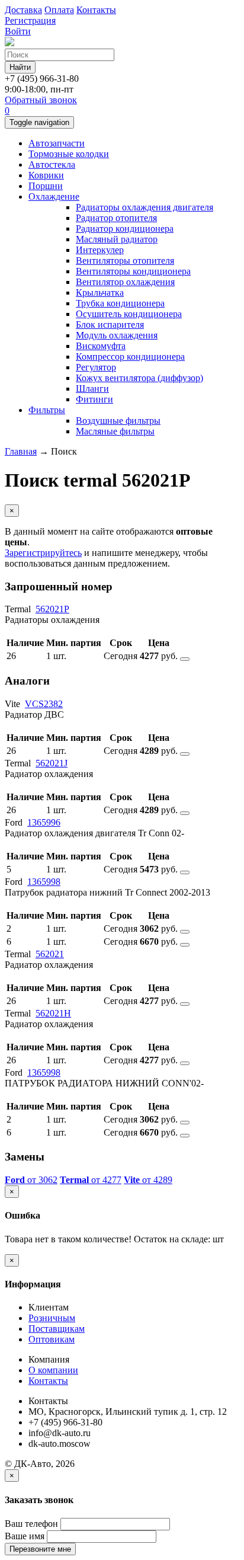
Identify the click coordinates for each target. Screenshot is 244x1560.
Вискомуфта (101, 346)
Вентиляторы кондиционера (133, 271)
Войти (18, 31)
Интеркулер (100, 250)
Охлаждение (53, 196)
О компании (53, 1370)
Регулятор (96, 367)
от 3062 (31, 1180)
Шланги (92, 388)
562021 (50, 954)
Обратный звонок (41, 100)
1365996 (43, 822)
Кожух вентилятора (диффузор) (139, 378)
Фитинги (94, 399)
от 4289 (148, 1180)
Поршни (45, 186)
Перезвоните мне (40, 1549)
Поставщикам (56, 1329)
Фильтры (46, 410)
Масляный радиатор (117, 239)
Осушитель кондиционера (129, 314)
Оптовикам (51, 1339)
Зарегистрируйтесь (43, 553)
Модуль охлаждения (117, 335)
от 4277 (90, 1180)
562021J (52, 763)
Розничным (51, 1318)
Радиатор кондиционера (125, 228)
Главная (21, 451)
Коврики (46, 175)
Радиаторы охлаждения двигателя (144, 207)
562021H (53, 1013)
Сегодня (120, 656)
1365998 (43, 882)
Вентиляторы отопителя (125, 260)
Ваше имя (24, 1536)
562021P (52, 609)
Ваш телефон (31, 1524)
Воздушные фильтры (118, 420)
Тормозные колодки (68, 154)
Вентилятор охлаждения (125, 282)
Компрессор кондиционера (130, 356)
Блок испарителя (110, 324)
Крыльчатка (100, 292)
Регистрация (30, 20)
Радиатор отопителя (116, 218)
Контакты (48, 1381)
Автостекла (51, 164)
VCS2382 (44, 704)
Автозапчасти (56, 143)
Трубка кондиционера (120, 303)
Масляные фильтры (115, 431)
